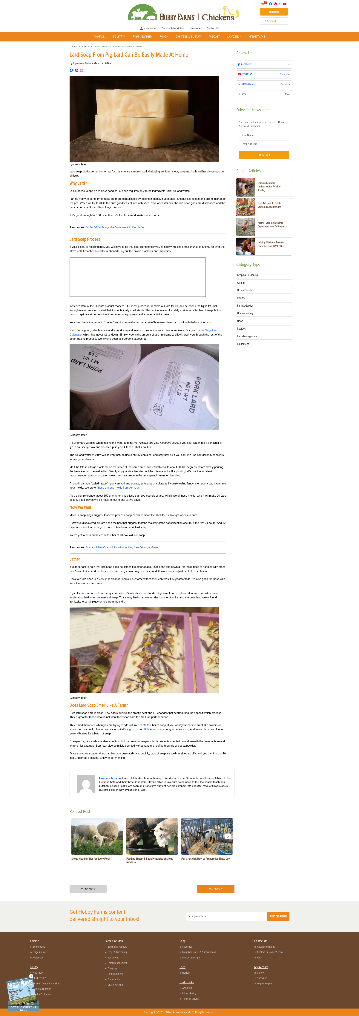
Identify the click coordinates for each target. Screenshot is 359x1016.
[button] (228, 836)
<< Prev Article (88, 888)
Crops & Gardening (117, 952)
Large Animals (40, 952)
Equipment (113, 957)
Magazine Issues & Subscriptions (199, 952)
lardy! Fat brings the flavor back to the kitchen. (117, 227)
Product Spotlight (191, 957)
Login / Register (265, 983)
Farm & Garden (142, 36)
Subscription (278, 916)
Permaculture (114, 979)
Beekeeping (39, 946)
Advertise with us (266, 946)
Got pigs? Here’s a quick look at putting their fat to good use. (122, 547)
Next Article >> (216, 888)
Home (74, 46)
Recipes (186, 972)
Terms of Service (190, 998)
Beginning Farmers (117, 946)
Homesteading (115, 973)
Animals (99, 36)
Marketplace (257, 36)
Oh (87, 227)
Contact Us (213, 28)
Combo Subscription (173, 28)
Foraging (112, 968)
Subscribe (274, 11)
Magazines (233, 36)
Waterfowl (38, 957)
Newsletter (195, 28)
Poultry (118, 36)
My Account (149, 28)
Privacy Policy (189, 993)
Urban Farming (115, 984)
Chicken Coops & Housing (46, 983)
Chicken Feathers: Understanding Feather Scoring (269, 186)
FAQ (259, 957)
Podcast (214, 36)
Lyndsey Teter (82, 63)
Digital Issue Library (189, 36)
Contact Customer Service (270, 952)
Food (163, 36)
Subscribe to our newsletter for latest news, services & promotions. (261, 124)
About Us (187, 988)
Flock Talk (38, 972)
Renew (260, 972)
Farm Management (117, 963)
